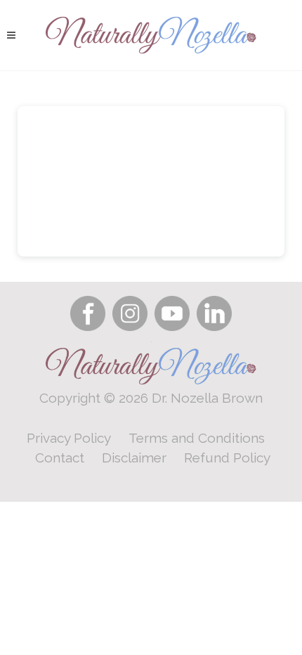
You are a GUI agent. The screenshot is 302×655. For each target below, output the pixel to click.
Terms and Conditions (197, 438)
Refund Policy (227, 457)
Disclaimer (134, 457)
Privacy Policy (69, 438)
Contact (59, 457)
